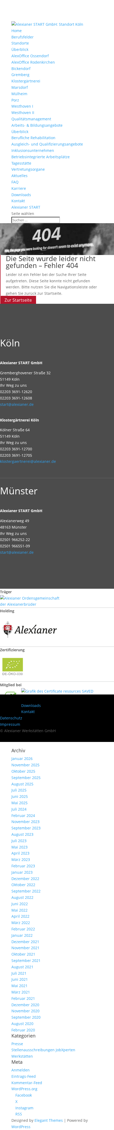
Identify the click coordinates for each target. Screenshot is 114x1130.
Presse (17, 1043)
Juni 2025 (19, 796)
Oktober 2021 (23, 954)
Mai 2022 (19, 910)
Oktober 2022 (23, 884)
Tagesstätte (21, 163)
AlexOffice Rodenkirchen (33, 62)
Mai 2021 (19, 985)
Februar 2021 (23, 998)
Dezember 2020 (25, 1004)
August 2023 (22, 834)
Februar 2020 (23, 1029)
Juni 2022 (19, 903)
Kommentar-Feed (26, 1082)
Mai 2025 (19, 802)
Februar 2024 (23, 815)
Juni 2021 (19, 979)
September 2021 (26, 960)
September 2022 (26, 891)
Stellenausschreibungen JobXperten (43, 1049)
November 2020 (25, 1010)
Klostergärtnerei (25, 80)
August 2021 (22, 966)
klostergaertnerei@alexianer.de (28, 461)
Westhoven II (22, 112)
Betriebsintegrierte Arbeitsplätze (40, 156)
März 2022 (20, 922)
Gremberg (20, 74)
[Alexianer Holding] (30, 643)
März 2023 (20, 859)
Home (16, 30)
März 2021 (20, 992)
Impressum (10, 724)
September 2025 (26, 777)
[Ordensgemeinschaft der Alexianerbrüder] (30, 604)
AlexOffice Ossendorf (30, 55)
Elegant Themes (48, 1120)
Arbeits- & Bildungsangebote (37, 125)
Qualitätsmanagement (31, 118)
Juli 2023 (19, 840)
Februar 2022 (23, 928)
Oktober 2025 (23, 771)
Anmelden (20, 1069)
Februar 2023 (23, 865)
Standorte (20, 43)
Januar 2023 (22, 872)
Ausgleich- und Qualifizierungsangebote (47, 144)
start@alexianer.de (17, 404)
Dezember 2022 (25, 878)
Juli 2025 (19, 790)
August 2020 (22, 1023)
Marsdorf (19, 87)
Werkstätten (22, 1056)
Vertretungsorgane (28, 169)
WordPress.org (24, 1088)
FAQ (15, 181)
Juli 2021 (19, 973)
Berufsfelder (22, 36)
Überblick (19, 49)
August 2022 (22, 897)
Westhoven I (22, 106)
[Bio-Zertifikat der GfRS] (13, 678)
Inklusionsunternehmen (32, 150)
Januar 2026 (22, 758)
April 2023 (20, 853)
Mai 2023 (19, 847)
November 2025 (25, 764)
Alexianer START (25, 207)
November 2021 (25, 947)
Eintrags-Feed (23, 1076)
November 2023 (25, 821)
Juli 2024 (19, 809)
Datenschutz (11, 717)
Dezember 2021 (25, 941)
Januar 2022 (22, 935)
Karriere (18, 188)
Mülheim (19, 93)
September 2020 (26, 1017)
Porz (15, 100)
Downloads (21, 194)
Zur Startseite (18, 300)
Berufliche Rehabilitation (33, 137)
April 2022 (20, 916)
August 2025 (22, 783)
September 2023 (26, 827)
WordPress (20, 1126)
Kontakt (18, 200)
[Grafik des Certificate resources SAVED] (57, 691)
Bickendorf (20, 68)
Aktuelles (19, 175)
